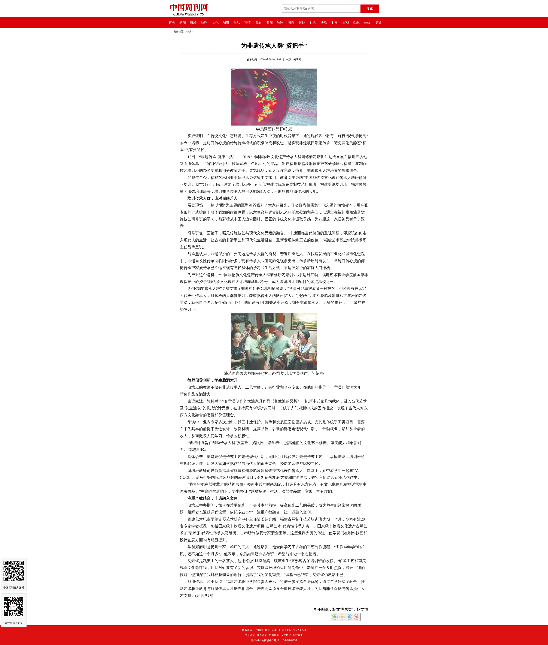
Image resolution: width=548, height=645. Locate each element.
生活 (237, 22)
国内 (291, 22)
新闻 (182, 22)
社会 (313, 22)
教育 (259, 22)
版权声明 (298, 635)
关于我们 (250, 635)
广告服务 (274, 635)
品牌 (204, 22)
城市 (226, 22)
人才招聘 (286, 635)
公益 (367, 22)
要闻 (269, 22)
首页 (172, 22)
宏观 (345, 22)
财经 (193, 22)
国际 (302, 22)
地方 (334, 22)
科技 (247, 22)
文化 (215, 22)
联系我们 (262, 635)
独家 (280, 22)
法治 (323, 22)
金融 (356, 22)
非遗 (188, 31)
